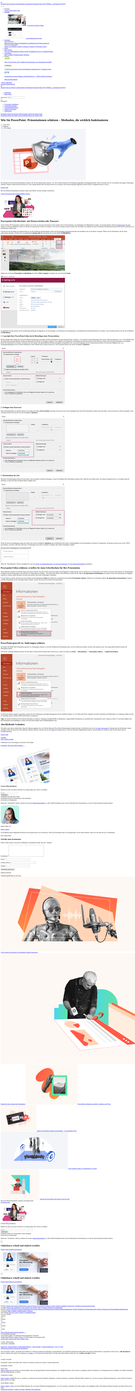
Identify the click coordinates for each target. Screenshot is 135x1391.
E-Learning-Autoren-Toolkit (35, 25)
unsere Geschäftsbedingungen (44, 564)
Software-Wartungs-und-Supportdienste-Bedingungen (112, 1309)
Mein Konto (7, 94)
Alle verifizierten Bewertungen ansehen (13, 1332)
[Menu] (3, 6)
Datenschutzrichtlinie (39, 803)
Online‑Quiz (8, 46)
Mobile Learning (17, 46)
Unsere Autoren (19, 1312)
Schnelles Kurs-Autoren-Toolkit (7, 738)
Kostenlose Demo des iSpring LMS (11, 114)
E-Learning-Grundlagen (11, 104)
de (1, 2)
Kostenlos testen (5, 1202)
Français (8, 4)
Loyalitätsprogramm (47, 51)
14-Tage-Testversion (101, 728)
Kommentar (5, 856)
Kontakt (34, 1309)
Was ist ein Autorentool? (14, 1307)
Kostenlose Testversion (7, 745)
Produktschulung (18, 55)
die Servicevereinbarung (60, 564)
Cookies (30, 1353)
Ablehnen (28, 1389)
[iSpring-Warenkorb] (1, 6)
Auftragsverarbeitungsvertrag (45, 1309)
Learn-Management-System (34, 38)
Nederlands (29, 4)
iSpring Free (71, 1306)
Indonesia (58, 4)
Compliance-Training (28, 46)
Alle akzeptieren (35, 1389)
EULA (57, 1347)
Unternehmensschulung (11, 107)
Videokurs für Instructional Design (85, 1306)
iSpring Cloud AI (27, 1306)
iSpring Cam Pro (50, 1306)
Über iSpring (8, 50)
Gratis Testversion (6, 194)
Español (18, 4)
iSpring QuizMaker (61, 1306)
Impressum (4, 1347)
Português (36, 4)
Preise (6, 48)
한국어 (63, 4)
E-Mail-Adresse (6, 862)
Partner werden (24, 51)
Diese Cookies (5, 1370)
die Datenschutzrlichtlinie (77, 564)
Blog (5, 55)
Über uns (7, 51)
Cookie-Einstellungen (47, 1347)
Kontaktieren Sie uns (35, 51)
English (3, 4)
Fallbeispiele (8, 111)
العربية (53, 4)
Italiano (23, 4)
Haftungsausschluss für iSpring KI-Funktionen (14, 1348)
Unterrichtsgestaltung (10, 106)
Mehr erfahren (26, 194)
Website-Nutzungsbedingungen (63, 1309)
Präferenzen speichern (7, 1389)
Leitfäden (10, 55)
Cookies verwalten (19, 1389)
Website (3, 866)
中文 (44, 4)
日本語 (48, 4)
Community (7, 53)
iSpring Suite (16, 10)
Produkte (7, 12)
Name (3, 859)
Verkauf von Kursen (10, 109)
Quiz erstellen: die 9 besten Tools (31, 1307)
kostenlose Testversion (65, 231)
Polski (41, 4)
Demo (15, 231)
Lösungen (7, 40)
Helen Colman (5, 829)
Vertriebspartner (14, 51)
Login (26, 1339)
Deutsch (13, 4)
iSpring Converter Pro (39, 1306)
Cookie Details (36, 1347)
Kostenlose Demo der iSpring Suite (32, 114)
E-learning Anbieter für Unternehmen (52, 1307)
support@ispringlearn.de (8, 84)
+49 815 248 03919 (6, 82)
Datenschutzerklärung (24, 1347)
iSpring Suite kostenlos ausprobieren (11, 1249)
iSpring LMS (8, 10)
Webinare (26, 55)
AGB (61, 1347)
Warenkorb (7, 92)
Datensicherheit (12, 1347)
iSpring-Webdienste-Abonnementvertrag (84, 1309)
